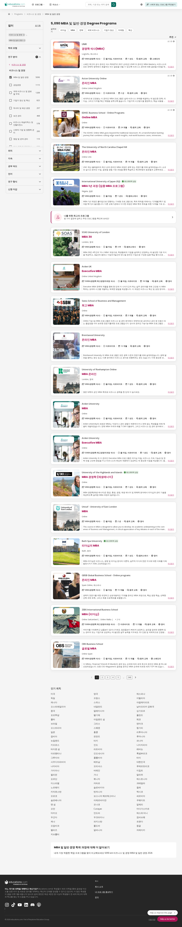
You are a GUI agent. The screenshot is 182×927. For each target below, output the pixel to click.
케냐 (53, 821)
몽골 (139, 825)
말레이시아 (99, 710)
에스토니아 (142, 779)
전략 (81, 30)
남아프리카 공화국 (145, 706)
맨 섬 (53, 804)
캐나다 (54, 702)
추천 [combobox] (171, 37)
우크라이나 (99, 817)
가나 (96, 774)
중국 (53, 710)
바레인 (97, 770)
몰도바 (97, 825)
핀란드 (97, 736)
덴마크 (140, 723)
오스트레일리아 (58, 706)
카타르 (97, 783)
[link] (52, 14)
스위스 (97, 702)
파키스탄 (98, 821)
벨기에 (97, 715)
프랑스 (97, 698)
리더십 (63, 30)
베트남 (97, 761)
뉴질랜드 (55, 740)
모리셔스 (98, 766)
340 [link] (129, 677)
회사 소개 (99, 886)
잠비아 (54, 736)
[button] (16, 34)
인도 (96, 744)
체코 (139, 719)
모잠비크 (55, 825)
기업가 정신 (109, 30)
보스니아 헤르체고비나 (105, 796)
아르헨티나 (56, 753)
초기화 (38, 25)
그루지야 (55, 757)
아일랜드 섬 (99, 719)
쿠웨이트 (141, 800)
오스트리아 (56, 727)
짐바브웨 (141, 817)
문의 (97, 897)
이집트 (140, 770)
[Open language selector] (141, 4)
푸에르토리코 (143, 766)
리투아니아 (142, 732)
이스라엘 (55, 783)
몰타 (53, 719)
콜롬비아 (98, 757)
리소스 (55, 4)
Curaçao (98, 808)
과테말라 (141, 783)
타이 (139, 757)
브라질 (54, 723)
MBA (73, 30)
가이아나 (55, 770)
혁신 (130, 30)
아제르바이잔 (100, 800)
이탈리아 (141, 698)
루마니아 (141, 736)
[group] (117, 30)
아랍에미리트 (143, 702)
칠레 (139, 787)
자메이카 (141, 830)
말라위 (140, 774)
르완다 (140, 821)
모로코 (54, 796)
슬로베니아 (56, 800)
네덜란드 (98, 706)
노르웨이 (55, 787)
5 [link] (118, 677)
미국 (53, 693)
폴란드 (140, 715)
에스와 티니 (142, 813)
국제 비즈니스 (93, 30)
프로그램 (39, 4)
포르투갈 (55, 715)
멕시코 (140, 791)
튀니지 (97, 779)
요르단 (54, 779)
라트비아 (98, 749)
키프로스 (55, 744)
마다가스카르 (143, 808)
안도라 (97, 813)
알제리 (140, 804)
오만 (53, 808)
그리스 (97, 723)
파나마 (140, 740)
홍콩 (96, 732)
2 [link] (102, 677)
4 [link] (112, 677)
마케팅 (121, 30)
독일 (53, 698)
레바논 (140, 749)
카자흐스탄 (56, 791)
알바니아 (98, 830)
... (123, 677)
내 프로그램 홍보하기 (104, 892)
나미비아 (55, 766)
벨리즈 (54, 830)
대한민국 (141, 761)
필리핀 (54, 774)
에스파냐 (141, 693)
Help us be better (167, 919)
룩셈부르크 (142, 753)
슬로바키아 (99, 787)
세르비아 (141, 796)
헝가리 (140, 727)
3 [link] (107, 677)
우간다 (54, 817)
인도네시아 (99, 753)
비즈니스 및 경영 (19, 64)
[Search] (113, 4)
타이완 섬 (55, 749)
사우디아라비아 (58, 761)
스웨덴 (97, 727)
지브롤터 (55, 834)
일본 (53, 732)
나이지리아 (142, 744)
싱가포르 (141, 710)
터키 (96, 740)
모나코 (97, 804)
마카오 (54, 813)
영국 (96, 693)
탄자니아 (98, 791)
